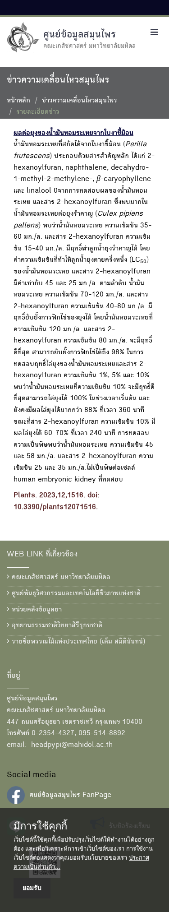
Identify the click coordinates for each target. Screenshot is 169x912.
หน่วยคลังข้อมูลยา (35, 610)
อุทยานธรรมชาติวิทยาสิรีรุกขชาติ (55, 626)
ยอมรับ (32, 887)
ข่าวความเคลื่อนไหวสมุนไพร (79, 101)
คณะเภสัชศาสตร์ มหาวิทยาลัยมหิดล (59, 577)
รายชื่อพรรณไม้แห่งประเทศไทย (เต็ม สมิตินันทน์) (77, 642)
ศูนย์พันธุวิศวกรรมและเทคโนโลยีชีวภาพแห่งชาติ (75, 593)
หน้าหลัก (18, 101)
